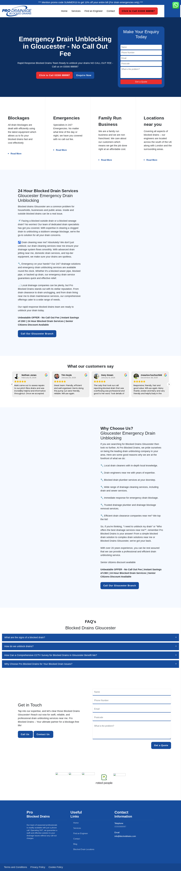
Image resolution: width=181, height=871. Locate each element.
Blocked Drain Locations (83, 849)
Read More (16, 153)
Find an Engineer (94, 11)
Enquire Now (83, 75)
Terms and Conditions (15, 867)
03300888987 (120, 826)
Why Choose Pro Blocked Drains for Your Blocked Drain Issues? (38, 664)
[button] (169, 384)
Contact (111, 11)
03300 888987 (70, 66)
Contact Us (43, 734)
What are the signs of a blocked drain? (24, 637)
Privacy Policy (37, 867)
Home (64, 11)
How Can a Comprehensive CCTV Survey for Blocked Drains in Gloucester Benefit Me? (50, 655)
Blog (75, 844)
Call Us (25, 734)
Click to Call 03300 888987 (138, 11)
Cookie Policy (55, 867)
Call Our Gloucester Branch (37, 333)
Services (76, 11)
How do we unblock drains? (19, 646)
